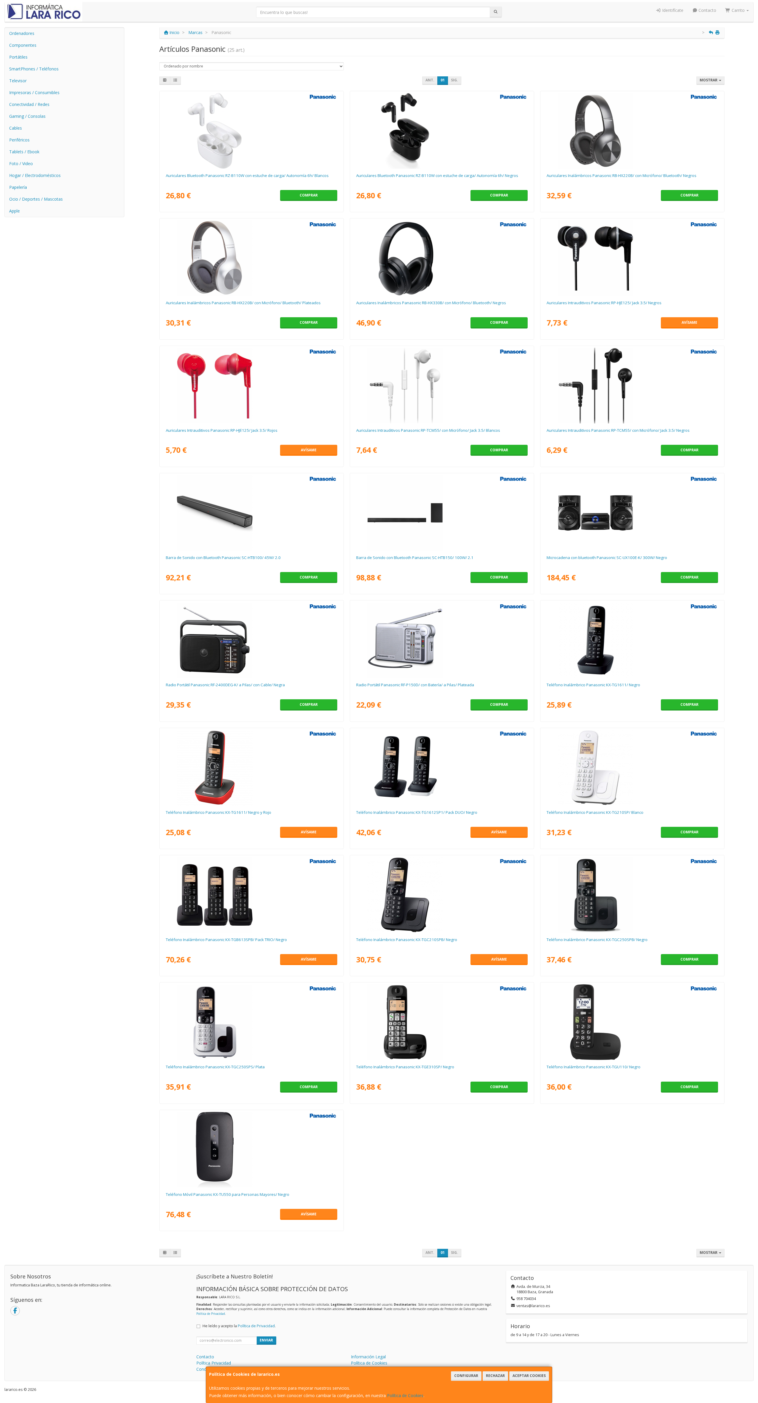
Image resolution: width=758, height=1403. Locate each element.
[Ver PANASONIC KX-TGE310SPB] (441, 1022)
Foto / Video (21, 163)
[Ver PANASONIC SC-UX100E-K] (632, 513)
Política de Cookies (405, 1395)
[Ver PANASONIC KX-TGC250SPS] (251, 1022)
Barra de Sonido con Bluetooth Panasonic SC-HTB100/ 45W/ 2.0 (223, 557)
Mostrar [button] (709, 80)
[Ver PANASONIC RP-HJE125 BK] (632, 258)
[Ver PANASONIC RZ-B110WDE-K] (441, 131)
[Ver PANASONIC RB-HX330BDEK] (441, 258)
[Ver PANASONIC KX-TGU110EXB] (632, 1022)
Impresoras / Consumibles (34, 92)
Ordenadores (21, 33)
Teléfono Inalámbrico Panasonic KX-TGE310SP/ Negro (405, 1066)
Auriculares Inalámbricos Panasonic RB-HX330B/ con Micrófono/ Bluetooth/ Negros (431, 302)
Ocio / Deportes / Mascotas (36, 199)
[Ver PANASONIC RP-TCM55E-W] (441, 385)
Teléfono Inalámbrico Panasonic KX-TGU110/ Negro (593, 1066)
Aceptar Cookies (529, 1375)
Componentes (22, 45)
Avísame (689, 322)
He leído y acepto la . (239, 1325)
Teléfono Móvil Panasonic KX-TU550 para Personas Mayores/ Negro (227, 1194)
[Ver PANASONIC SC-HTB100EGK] (251, 513)
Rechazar (495, 1375)
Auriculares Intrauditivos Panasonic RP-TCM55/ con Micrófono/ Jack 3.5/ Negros (618, 430)
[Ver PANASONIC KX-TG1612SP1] (441, 768)
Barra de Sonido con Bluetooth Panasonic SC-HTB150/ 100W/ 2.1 (414, 557)
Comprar (309, 195)
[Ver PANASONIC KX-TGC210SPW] (632, 768)
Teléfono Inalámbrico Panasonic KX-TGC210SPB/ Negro (406, 939)
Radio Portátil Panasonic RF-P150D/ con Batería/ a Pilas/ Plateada (415, 684)
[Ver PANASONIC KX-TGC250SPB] (632, 895)
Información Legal (368, 1356)
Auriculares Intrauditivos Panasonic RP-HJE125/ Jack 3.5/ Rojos (221, 430)
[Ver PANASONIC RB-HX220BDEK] (632, 131)
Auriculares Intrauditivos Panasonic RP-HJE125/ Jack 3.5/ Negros (604, 302)
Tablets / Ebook (24, 151)
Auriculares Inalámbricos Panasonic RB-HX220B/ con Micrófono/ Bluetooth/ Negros (621, 175)
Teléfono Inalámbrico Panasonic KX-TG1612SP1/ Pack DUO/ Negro (416, 812)
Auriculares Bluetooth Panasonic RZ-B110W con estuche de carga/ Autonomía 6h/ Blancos (247, 175)
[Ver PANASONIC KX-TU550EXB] (251, 1150)
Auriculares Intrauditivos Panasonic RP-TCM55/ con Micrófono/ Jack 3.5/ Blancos (428, 430)
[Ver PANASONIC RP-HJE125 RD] (251, 385)
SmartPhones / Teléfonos (34, 69)
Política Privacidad (213, 1363)
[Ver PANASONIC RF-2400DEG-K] (251, 640)
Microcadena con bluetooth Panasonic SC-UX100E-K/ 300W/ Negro (607, 557)
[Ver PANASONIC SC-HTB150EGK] (441, 513)
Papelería (18, 187)
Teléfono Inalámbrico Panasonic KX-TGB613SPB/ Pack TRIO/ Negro (226, 939)
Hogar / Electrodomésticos (35, 175)
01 (443, 80)
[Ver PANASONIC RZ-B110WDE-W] (251, 131)
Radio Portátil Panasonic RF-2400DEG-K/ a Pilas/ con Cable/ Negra (225, 684)
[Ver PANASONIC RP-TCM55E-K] (632, 385)
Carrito (738, 10)
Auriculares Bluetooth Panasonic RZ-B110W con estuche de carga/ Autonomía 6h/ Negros (437, 175)
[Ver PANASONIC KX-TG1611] (632, 640)
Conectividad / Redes (29, 104)
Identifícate (672, 10)
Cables (15, 128)
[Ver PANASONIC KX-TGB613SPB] (251, 895)
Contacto (706, 10)
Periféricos (19, 140)
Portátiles (18, 57)
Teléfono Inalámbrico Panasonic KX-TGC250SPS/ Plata (215, 1066)
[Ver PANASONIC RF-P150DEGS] (441, 640)
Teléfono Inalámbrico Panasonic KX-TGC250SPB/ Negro (597, 939)
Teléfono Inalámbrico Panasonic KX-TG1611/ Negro (593, 684)
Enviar (266, 1340)
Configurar (466, 1375)
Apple (14, 211)
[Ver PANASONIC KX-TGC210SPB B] (441, 895)
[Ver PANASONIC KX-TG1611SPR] (251, 768)
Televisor (18, 80)
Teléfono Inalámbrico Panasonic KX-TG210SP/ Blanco (595, 812)
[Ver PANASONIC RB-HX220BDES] (251, 258)
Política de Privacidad (210, 1314)
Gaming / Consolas (27, 116)
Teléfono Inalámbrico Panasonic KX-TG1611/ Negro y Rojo (218, 812)
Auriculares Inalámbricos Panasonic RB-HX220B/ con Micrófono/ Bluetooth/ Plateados (243, 302)
